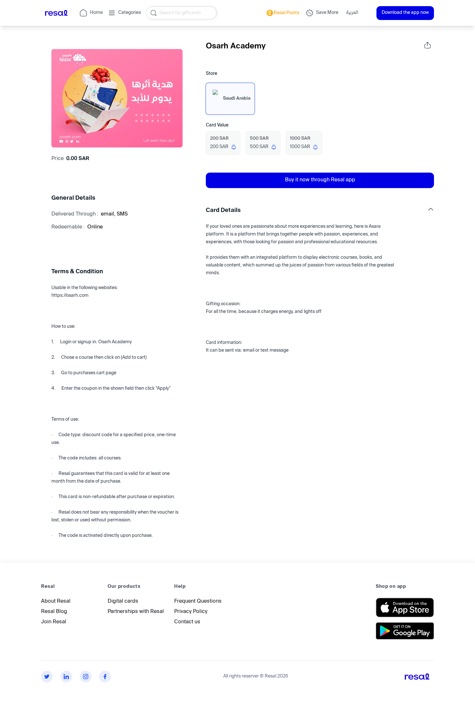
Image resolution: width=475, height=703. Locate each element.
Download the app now (405, 12)
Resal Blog (54, 612)
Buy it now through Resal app (320, 180)
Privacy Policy (190, 612)
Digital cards (123, 601)
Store (211, 73)
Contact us (187, 622)
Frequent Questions (198, 601)
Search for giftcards (180, 12)
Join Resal (53, 622)
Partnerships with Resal (136, 612)
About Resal (55, 601)
